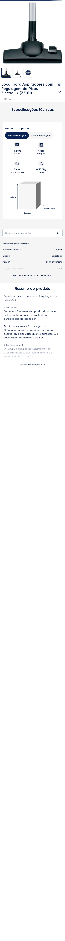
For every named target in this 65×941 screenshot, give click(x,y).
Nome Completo (11, 659)
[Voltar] (2, 28)
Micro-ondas (10, 847)
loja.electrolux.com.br (13, 900)
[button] (4, 4)
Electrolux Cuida (12, 738)
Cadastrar (32, 188)
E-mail (6, 672)
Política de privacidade (49, 884)
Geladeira (8, 827)
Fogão (6, 834)
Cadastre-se (32, 690)
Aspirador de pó (12, 854)
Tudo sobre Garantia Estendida (19, 759)
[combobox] (32, 12)
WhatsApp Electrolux (14, 730)
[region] (34, 28)
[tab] (6, 102)
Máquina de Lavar (13, 841)
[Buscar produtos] (7, 12)
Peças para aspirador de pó (40, 28)
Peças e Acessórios (15, 28)
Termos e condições (26, 884)
